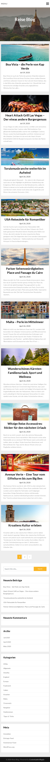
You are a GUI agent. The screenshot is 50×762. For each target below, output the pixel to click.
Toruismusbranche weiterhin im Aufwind (18, 598)
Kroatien (6, 694)
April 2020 (7, 642)
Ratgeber (6, 708)
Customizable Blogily (36, 760)
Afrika (5, 664)
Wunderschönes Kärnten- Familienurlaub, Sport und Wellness (25, 372)
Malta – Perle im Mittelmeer (25, 322)
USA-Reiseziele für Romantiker (25, 219)
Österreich (7, 703)
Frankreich (7, 686)
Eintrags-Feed (8, 738)
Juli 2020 (6, 638)
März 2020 (7, 646)
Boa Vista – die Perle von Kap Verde (16, 587)
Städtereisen (8, 712)
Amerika (6, 673)
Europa (5, 681)
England (6, 677)
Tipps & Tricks (8, 716)
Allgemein (7, 668)
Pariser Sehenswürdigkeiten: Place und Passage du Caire (24, 607)
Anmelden (7, 734)
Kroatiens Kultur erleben (25, 525)
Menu (4, 4)
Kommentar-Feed (9, 743)
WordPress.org (8, 747)
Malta (5, 699)
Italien (5, 690)
